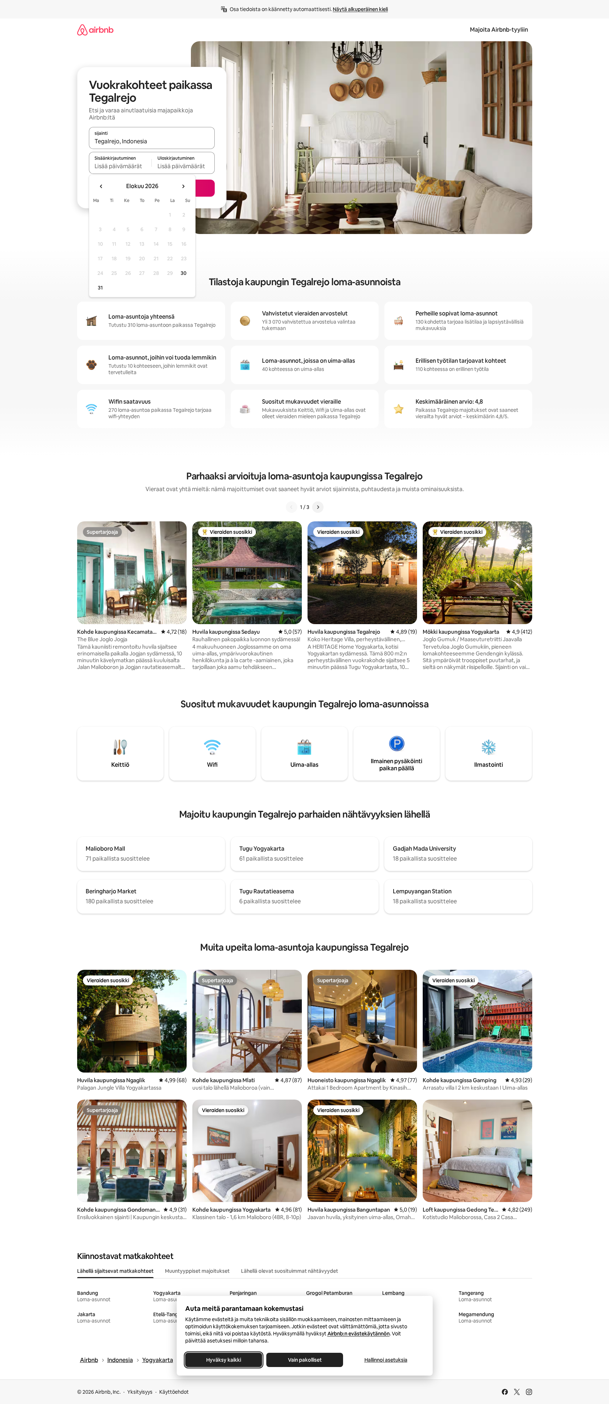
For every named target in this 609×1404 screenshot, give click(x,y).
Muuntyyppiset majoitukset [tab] (197, 1271)
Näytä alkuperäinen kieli (360, 9)
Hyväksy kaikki (223, 1360)
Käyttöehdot (174, 1392)
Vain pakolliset (304, 1360)
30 (184, 273)
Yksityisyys (140, 1392)
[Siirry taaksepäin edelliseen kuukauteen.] (101, 186)
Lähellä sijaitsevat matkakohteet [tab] (115, 1271)
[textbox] (120, 166)
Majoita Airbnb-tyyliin (499, 29)
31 (100, 287)
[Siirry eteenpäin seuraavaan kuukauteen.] (183, 186)
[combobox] (152, 141)
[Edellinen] (291, 507)
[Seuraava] (318, 507)
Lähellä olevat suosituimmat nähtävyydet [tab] (289, 1271)
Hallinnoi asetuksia (385, 1360)
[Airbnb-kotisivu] (95, 29)
